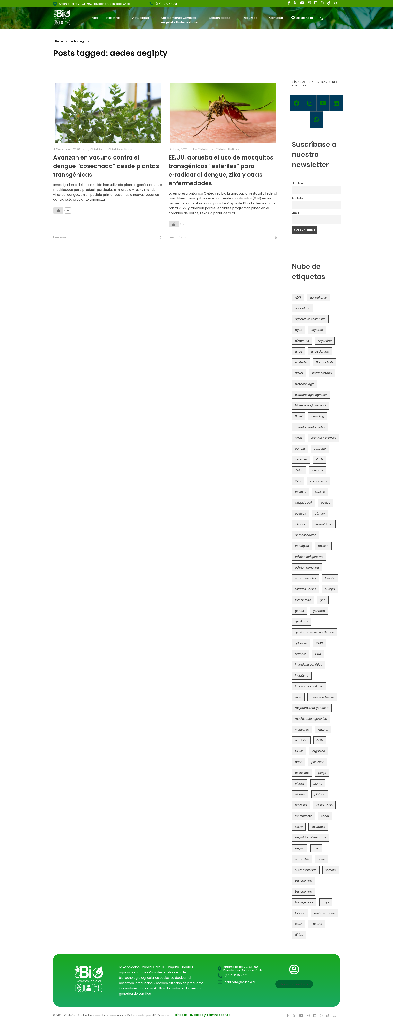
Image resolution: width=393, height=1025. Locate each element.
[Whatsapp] (316, 119)
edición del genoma (309, 557)
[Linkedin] (336, 103)
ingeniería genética (308, 665)
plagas (299, 784)
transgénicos (304, 902)
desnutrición (324, 524)
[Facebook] (296, 103)
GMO (319, 643)
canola (300, 449)
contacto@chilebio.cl (240, 982)
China (299, 470)
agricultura (302, 308)
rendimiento (303, 816)
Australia (301, 362)
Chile (319, 459)
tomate (330, 870)
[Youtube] (323, 103)
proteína (301, 805)
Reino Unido (324, 805)
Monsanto (302, 729)
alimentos (302, 341)
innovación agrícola (309, 686)
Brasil (298, 416)
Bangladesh (324, 362)
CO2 (298, 481)
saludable (318, 827)
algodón (317, 330)
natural (323, 729)
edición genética (307, 568)
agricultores (318, 297)
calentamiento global (310, 427)
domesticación (305, 535)
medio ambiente (322, 697)
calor (298, 438)
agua (298, 330)
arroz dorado (320, 352)
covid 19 (300, 492)
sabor (325, 816)
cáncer (320, 513)
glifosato (301, 643)
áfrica (299, 935)
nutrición (301, 740)
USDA (298, 924)
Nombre (297, 183)
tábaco (300, 913)
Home (59, 41)
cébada (300, 524)
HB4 (318, 654)
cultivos (300, 513)
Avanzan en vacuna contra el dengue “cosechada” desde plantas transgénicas (106, 166)
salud (299, 827)
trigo (325, 902)
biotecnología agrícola (311, 395)
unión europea (324, 913)
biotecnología (304, 384)
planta (317, 784)
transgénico (303, 891)
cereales (301, 459)
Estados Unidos (305, 589)
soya (321, 859)
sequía (299, 848)
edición (323, 546)
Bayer (299, 373)
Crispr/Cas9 (303, 503)
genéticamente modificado (314, 632)
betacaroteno (322, 373)
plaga (322, 773)
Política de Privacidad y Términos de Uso (201, 1015)
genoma (319, 611)
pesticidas (302, 773)
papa (298, 762)
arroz (298, 352)
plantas (300, 794)
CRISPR (320, 492)
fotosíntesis (303, 600)
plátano (319, 794)
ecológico (302, 546)
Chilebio (96, 149)
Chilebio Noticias (120, 149)
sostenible (302, 859)
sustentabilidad (305, 870)
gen (322, 600)
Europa (330, 589)
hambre (300, 654)
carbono (320, 449)
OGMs (299, 751)
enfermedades (305, 578)
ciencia (317, 470)
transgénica (303, 881)
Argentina (325, 341)
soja (316, 848)
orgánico (318, 751)
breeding (317, 416)
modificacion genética (311, 719)
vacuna (316, 924)
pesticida (317, 762)
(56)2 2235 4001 (166, 4)
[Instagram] (309, 103)
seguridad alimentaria (310, 837)
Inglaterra (301, 675)
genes (299, 611)
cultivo (325, 503)
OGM (319, 740)
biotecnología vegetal (310, 405)
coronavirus (318, 481)
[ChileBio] (64, 17)
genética (301, 621)
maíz (298, 697)
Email (295, 212)
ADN (298, 297)
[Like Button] (58, 210)
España (330, 578)
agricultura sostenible (310, 319)
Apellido (297, 198)
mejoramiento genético (312, 708)
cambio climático (323, 438)
